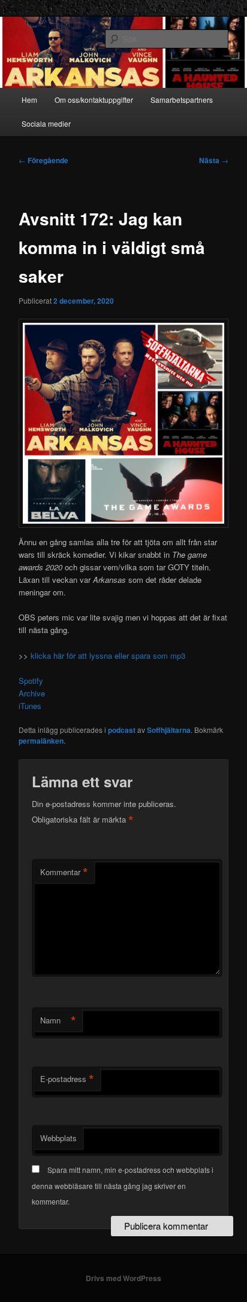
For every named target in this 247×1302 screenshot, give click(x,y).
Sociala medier (46, 123)
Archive (32, 693)
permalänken (41, 740)
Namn (58, 1020)
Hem (29, 99)
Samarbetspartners (181, 99)
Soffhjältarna (169, 730)
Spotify (31, 680)
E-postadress (67, 1079)
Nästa (213, 160)
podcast (121, 730)
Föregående (43, 160)
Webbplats (58, 1138)
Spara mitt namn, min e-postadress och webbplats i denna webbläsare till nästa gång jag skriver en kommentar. (122, 1185)
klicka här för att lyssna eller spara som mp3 (106, 655)
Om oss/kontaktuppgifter (94, 99)
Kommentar (64, 872)
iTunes (30, 705)
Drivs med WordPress (123, 1278)
